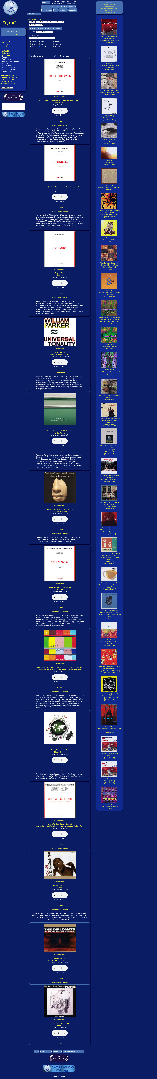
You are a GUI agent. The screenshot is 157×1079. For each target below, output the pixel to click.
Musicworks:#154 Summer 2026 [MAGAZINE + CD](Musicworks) (109, 730)
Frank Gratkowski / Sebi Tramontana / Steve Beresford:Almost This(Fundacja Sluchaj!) (109, 586)
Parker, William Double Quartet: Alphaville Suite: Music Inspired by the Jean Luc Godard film (59, 825)
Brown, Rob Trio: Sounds (59, 886)
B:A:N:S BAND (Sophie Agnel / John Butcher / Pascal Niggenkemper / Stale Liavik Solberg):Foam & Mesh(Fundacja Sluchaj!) (109, 558)
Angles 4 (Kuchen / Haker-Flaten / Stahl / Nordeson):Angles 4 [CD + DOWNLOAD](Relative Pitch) (109, 670)
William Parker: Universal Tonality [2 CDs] (60, 353)
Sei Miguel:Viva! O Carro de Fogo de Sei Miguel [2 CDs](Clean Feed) (109, 66)
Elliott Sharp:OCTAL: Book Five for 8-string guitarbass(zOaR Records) (109, 293)
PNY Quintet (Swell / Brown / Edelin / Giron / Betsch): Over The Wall (60, 102)
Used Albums (7, 63)
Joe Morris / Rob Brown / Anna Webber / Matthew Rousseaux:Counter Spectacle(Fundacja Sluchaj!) (109, 531)
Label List (6, 53)
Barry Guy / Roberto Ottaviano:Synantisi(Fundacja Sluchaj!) (109, 397)
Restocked (63, 10)
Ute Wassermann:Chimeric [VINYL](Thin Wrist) (109, 240)
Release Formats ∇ (9, 75)
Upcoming (73, 10)
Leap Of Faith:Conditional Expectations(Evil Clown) (109, 806)
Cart (43, 6)
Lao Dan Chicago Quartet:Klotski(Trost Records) (109, 756)
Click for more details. (59, 125)
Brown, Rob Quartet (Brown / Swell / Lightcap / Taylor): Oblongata (59, 188)
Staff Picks (6, 59)
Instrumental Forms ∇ (10, 79)
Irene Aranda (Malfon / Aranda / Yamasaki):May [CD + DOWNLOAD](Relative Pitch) (109, 478)
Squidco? (72, 6)
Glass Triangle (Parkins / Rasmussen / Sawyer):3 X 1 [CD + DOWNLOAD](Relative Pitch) (109, 697)
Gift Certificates (8, 67)
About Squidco (8, 41)
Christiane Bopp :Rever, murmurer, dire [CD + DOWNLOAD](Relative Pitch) (109, 642)
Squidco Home (7, 39)
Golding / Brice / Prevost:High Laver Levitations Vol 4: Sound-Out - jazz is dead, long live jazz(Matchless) (109, 614)
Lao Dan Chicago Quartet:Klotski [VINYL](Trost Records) (109, 781)
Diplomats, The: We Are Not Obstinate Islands (59, 959)
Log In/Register (61, 6)
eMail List (6, 55)
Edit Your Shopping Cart (13, 34)
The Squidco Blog (8, 69)
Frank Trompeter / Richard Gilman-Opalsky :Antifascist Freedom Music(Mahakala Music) (109, 39)
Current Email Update (10, 61)
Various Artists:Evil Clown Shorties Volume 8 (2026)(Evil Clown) (110, 373)
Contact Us (6, 71)
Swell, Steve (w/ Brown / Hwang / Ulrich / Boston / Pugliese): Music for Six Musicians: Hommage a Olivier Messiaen (59, 668)
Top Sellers (6, 65)
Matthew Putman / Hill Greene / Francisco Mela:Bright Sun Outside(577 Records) (109, 505)
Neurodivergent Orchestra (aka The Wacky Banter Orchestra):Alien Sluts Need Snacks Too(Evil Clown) (109, 320)
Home (36, 1051)
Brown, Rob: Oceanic (59, 274)
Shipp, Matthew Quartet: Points (59, 1024)
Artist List (6, 51)
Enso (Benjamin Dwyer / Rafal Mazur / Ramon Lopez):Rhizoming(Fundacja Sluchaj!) (110, 422)
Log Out (7, 45)
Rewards (5, 57)
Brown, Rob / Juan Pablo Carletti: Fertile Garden (60, 432)
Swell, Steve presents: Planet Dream (59, 751)
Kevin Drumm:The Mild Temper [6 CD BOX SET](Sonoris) (109, 187)
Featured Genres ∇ (9, 77)
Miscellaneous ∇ (8, 83)
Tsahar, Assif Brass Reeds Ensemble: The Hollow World (60, 510)
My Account (7, 43)
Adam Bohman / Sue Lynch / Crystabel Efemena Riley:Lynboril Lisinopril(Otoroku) (109, 266)
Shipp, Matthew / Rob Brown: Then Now (59, 588)
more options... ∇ (34, 14)
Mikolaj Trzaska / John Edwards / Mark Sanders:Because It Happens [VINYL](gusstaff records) (109, 214)
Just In (55, 10)
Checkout (6, 47)
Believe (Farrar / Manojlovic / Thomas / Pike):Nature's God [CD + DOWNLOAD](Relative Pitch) (109, 450)
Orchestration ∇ (8, 81)
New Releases (46, 10)
